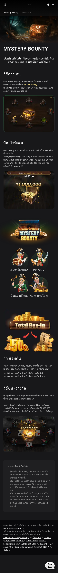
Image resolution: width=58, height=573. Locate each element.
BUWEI (19, 541)
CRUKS (42, 541)
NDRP (46, 547)
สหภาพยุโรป (45, 544)
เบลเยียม (25, 544)
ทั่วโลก (6, 550)
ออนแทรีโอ (8, 547)
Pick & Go (26, 12)
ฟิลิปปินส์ (38, 547)
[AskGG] (50, 565)
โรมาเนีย (37, 537)
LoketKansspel (10, 544)
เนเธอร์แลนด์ (32, 541)
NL (31, 544)
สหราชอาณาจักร (11, 537)
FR (34, 544)
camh (27, 547)
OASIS (7, 541)
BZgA (12, 541)
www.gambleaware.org (14, 528)
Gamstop (24, 537)
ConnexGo (19, 547)
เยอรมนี (47, 537)
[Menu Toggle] (53, 4)
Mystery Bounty (11, 12)
